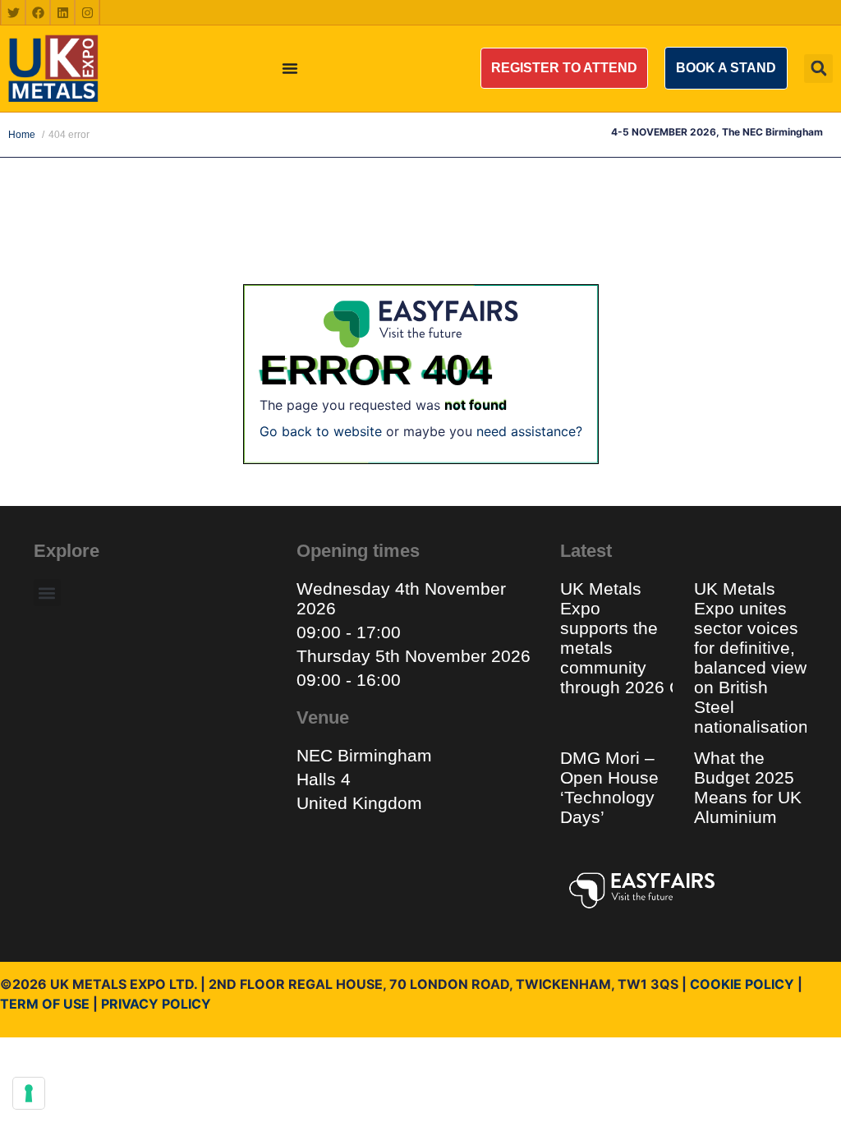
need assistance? (529, 431)
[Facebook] (37, 12)
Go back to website (321, 431)
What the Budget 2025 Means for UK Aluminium (748, 787)
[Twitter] (13, 12)
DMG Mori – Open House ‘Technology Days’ (609, 787)
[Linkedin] (62, 12)
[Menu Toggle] (290, 68)
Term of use (45, 1004)
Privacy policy (156, 1004)
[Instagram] (87, 12)
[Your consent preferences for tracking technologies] (28, 1093)
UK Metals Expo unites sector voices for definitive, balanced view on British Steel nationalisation (753, 657)
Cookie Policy (742, 984)
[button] (564, 68)
